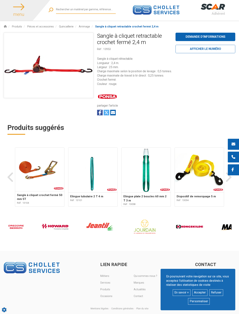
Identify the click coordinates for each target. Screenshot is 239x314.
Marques (139, 282)
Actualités (140, 289)
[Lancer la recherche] (51, 9)
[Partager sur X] (106, 112)
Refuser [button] (216, 292)
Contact (138, 296)
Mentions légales (99, 308)
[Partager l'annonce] (113, 112)
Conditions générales (122, 308)
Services (105, 282)
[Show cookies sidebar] (4, 309)
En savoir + (181, 292)
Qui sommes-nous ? (145, 275)
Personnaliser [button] (199, 301)
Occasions (106, 296)
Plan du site (142, 308)
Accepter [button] (200, 292)
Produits (105, 289)
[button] (127, 26)
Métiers (104, 275)
